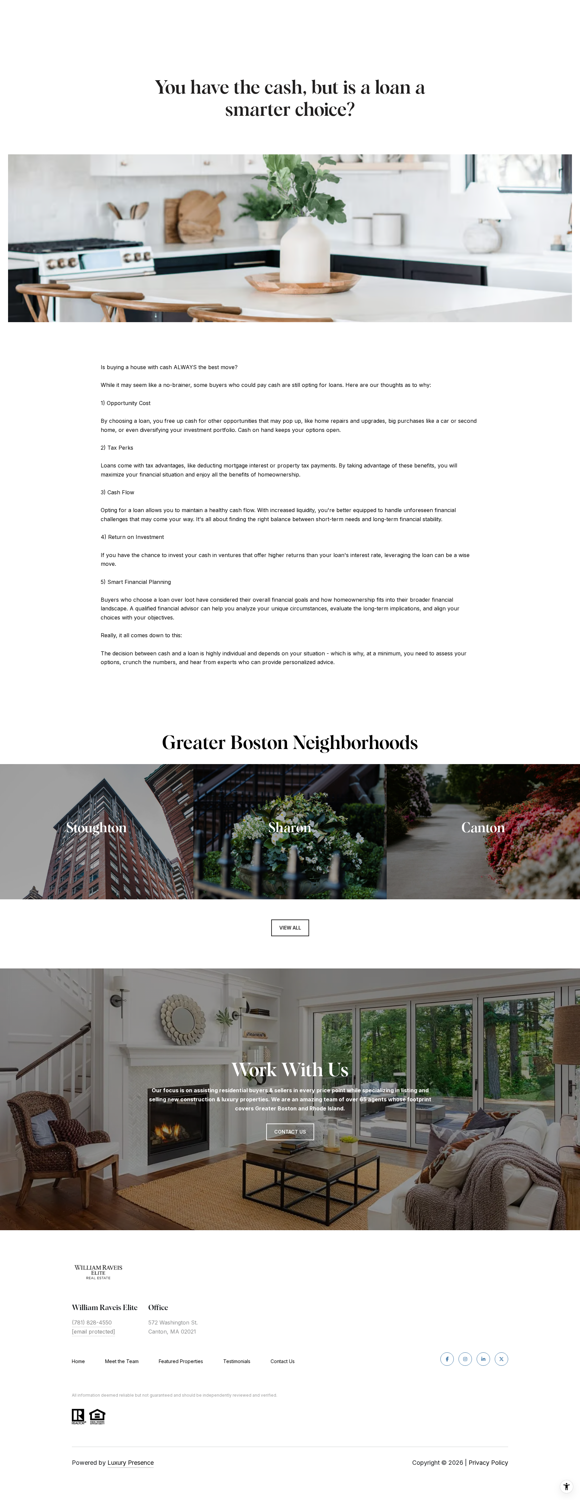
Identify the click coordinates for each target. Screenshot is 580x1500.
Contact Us (283, 1361)
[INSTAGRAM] (465, 1359)
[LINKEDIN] (483, 1359)
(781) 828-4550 (92, 1322)
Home (78, 1361)
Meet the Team (122, 1361)
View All (290, 928)
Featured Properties (181, 1361)
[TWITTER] (501, 1359)
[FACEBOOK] (447, 1359)
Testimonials (236, 1361)
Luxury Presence (130, 1462)
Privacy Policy (488, 1462)
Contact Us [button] (290, 1132)
